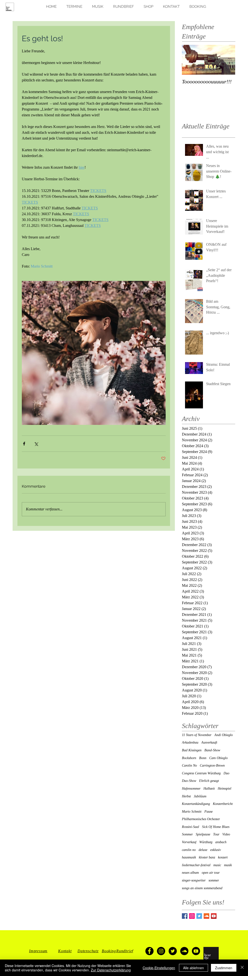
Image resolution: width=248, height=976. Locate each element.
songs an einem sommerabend (202, 888)
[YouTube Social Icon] (214, 916)
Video (226, 834)
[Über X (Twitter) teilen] (36, 443)
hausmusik (189, 857)
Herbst (186, 796)
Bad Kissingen (192, 750)
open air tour (211, 872)
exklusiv (215, 850)
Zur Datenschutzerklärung (111, 970)
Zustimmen (223, 967)
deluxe (203, 850)
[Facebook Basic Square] (184, 916)
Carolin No (189, 765)
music (217, 865)
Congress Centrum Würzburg (201, 773)
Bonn (202, 758)
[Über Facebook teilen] (24, 443)
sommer (214, 880)
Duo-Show (189, 781)
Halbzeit (209, 788)
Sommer (187, 834)
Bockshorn (189, 758)
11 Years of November (196, 735)
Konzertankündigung (196, 804)
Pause (208, 811)
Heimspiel (224, 788)
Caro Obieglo (218, 758)
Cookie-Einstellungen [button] (159, 967)
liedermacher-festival (196, 865)
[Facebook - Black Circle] (149, 951)
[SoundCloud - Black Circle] (184, 951)
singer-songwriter (194, 880)
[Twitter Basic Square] (199, 916)
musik (228, 865)
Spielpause (203, 834)
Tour (216, 834)
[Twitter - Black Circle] (173, 951)
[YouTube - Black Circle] (196, 951)
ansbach (220, 842)
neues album (190, 872)
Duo (226, 773)
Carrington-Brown (212, 765)
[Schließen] (242, 967)
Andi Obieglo (223, 735)
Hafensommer (191, 788)
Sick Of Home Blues (215, 827)
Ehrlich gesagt (209, 781)
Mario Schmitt (192, 811)
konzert (223, 857)
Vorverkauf (189, 842)
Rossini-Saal (190, 827)
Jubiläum (200, 796)
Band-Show (212, 750)
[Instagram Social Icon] (192, 916)
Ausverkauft (209, 742)
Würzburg (205, 842)
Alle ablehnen (193, 967)
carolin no (189, 850)
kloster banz (207, 857)
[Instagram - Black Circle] (161, 951)
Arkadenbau (190, 742)
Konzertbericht (223, 804)
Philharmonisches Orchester (201, 819)
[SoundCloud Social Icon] (206, 916)
